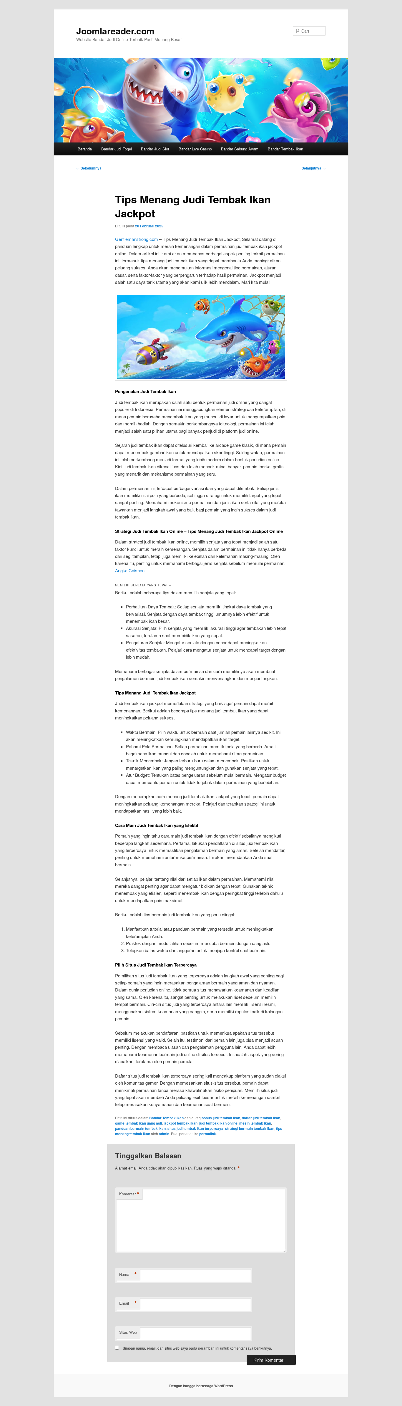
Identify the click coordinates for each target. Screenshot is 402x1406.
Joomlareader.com (115, 30)
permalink (207, 1133)
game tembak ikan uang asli (138, 1123)
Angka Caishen (129, 570)
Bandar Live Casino (195, 149)
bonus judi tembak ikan (221, 1117)
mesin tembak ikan (255, 1123)
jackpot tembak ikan (180, 1123)
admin (164, 1133)
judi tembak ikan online (218, 1123)
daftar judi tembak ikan (261, 1117)
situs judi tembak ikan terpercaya (195, 1128)
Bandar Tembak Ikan (285, 149)
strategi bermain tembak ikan (249, 1128)
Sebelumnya (89, 168)
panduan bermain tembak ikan (140, 1128)
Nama (128, 1274)
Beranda (85, 149)
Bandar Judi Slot (155, 149)
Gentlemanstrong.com (136, 239)
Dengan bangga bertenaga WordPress (201, 1385)
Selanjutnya (314, 168)
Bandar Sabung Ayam (239, 149)
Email (128, 1303)
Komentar (129, 1194)
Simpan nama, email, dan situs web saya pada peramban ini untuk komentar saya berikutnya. (197, 1347)
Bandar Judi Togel (116, 149)
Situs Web (128, 1332)
